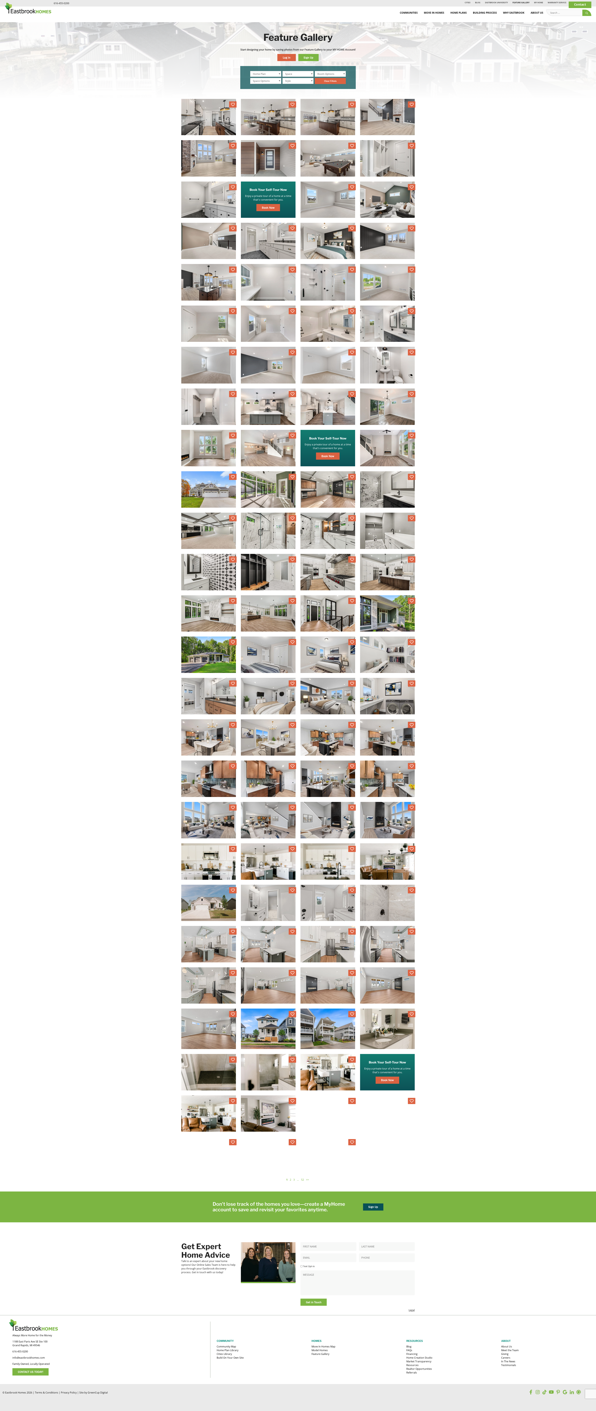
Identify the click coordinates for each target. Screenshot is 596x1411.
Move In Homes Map (323, 1346)
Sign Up (308, 57)
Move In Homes (434, 12)
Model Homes (320, 1350)
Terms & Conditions (46, 1392)
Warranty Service (557, 2)
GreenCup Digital (98, 1392)
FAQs (409, 1350)
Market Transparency (418, 1361)
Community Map (226, 1346)
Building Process (485, 12)
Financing (412, 1354)
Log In (286, 57)
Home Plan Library (227, 1350)
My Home (538, 2)
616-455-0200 (61, 3)
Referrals (411, 1372)
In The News (508, 1361)
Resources (412, 1365)
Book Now (268, 207)
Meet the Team (510, 1350)
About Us (537, 12)
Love (233, 104)
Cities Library (224, 1354)
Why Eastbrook (513, 12)
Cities (467, 2)
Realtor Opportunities (419, 1369)
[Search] (586, 13)
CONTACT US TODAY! (30, 1371)
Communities (409, 12)
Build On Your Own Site (230, 1357)
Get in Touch (313, 1302)
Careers (505, 1357)
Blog (477, 2)
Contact (580, 4)
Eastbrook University (496, 2)
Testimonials (508, 1365)
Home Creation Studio (419, 1357)
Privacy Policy (69, 1392)
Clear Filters (330, 81)
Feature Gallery (520, 2)
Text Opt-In (309, 1266)
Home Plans (458, 12)
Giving (504, 1354)
